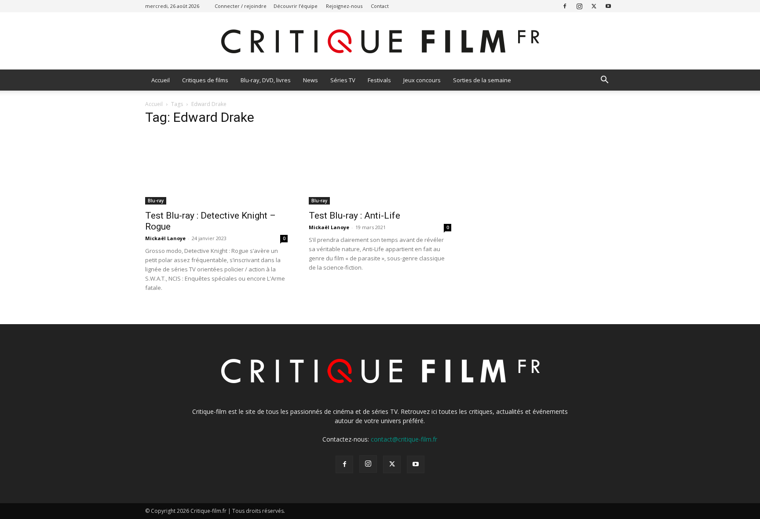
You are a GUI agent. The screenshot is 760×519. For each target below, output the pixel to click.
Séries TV (342, 80)
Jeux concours (422, 80)
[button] (604, 81)
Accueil (160, 80)
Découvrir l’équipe (296, 6)
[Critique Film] (380, 41)
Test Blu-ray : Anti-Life (354, 215)
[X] (593, 6)
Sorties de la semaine (482, 80)
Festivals (379, 80)
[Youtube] (608, 6)
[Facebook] (564, 6)
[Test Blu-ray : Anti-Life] (380, 169)
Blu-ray (156, 200)
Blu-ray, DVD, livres (266, 80)
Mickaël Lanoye (165, 238)
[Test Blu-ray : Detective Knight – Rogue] (216, 169)
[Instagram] (579, 6)
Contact (380, 6)
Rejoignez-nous (344, 6)
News (310, 80)
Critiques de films (205, 80)
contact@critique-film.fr (404, 439)
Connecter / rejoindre (241, 6)
